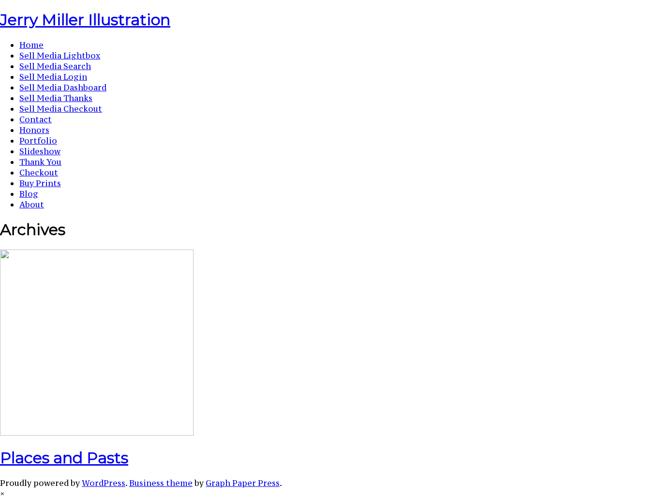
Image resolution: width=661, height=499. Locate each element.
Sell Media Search (55, 66)
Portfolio (38, 140)
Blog (28, 194)
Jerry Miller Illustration (85, 19)
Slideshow (39, 151)
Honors (34, 130)
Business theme (161, 483)
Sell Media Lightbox (59, 55)
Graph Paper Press (243, 483)
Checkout (38, 172)
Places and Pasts (64, 457)
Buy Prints (40, 183)
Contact (35, 119)
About (31, 204)
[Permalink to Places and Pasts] (97, 432)
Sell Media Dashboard (62, 87)
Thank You (40, 162)
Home (31, 45)
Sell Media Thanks (55, 98)
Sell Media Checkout (60, 108)
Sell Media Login (53, 77)
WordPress (103, 483)
